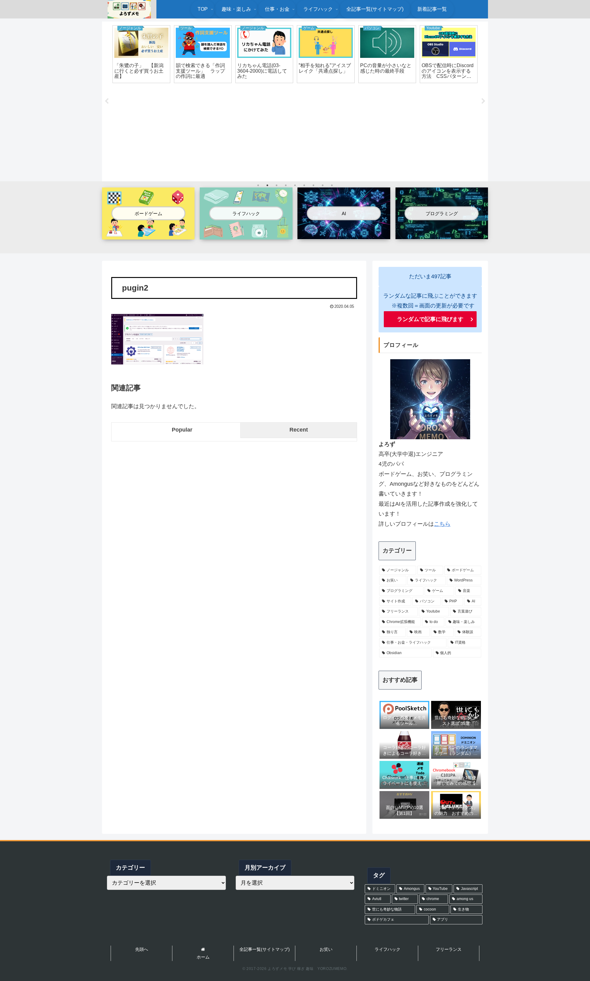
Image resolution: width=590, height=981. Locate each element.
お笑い (326, 949)
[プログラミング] (441, 234)
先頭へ (141, 949)
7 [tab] (313, 185)
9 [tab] (332, 185)
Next (483, 101)
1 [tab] (258, 185)
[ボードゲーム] (148, 234)
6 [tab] (304, 185)
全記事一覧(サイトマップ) (264, 949)
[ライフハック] (246, 234)
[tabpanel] (141, 54)
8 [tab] (323, 185)
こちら (442, 524)
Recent (298, 430)
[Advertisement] (295, 133)
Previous (107, 101)
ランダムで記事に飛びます (430, 319)
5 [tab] (295, 185)
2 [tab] (267, 185)
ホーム (203, 957)
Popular (182, 430)
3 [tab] (276, 185)
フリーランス (449, 949)
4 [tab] (286, 185)
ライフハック (387, 949)
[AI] (343, 234)
